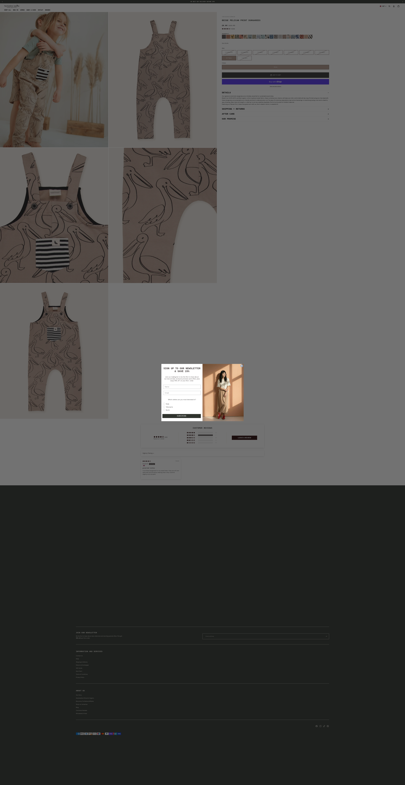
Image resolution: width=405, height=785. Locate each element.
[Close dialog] (242, 366)
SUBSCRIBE (181, 416)
